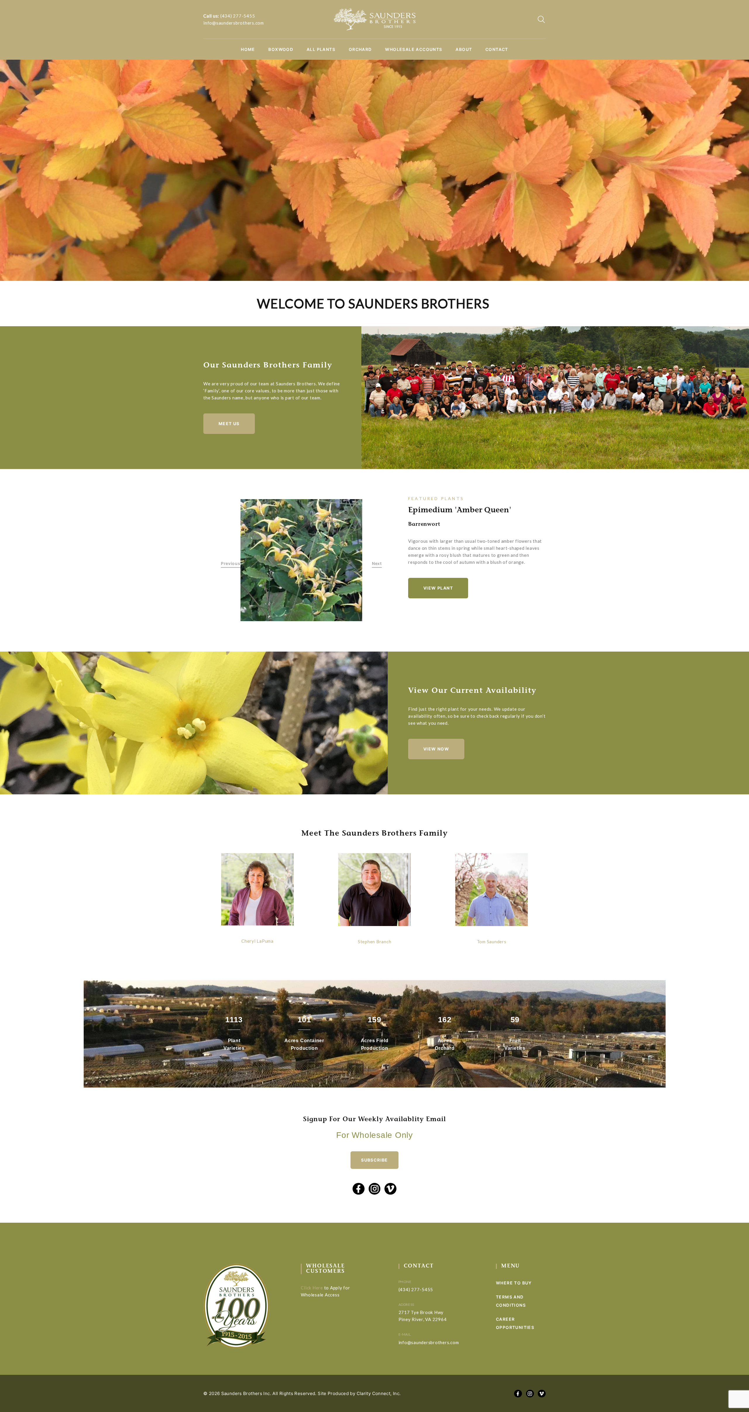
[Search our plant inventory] (541, 19)
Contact (496, 49)
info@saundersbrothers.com (233, 22)
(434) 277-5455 (237, 15)
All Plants (321, 49)
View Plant (438, 587)
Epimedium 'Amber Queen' (459, 510)
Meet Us (229, 423)
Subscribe (374, 1159)
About (464, 49)
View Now (436, 748)
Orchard (360, 49)
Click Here (312, 1287)
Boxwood (280, 49)
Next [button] (377, 563)
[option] (301, 560)
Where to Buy (514, 1282)
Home (248, 49)
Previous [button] (230, 563)
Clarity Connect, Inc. (379, 1393)
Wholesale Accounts (413, 49)
